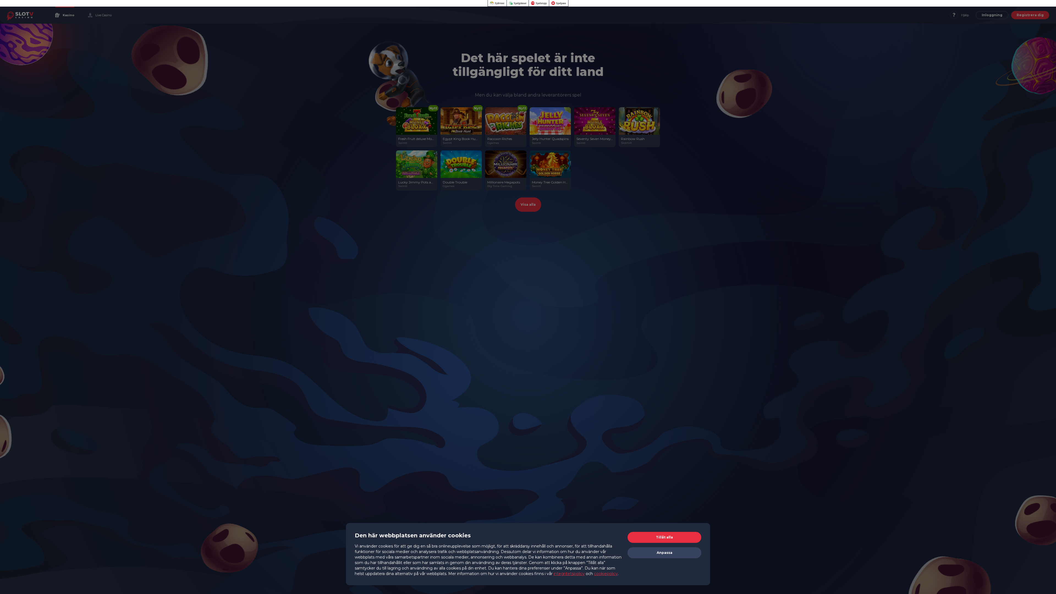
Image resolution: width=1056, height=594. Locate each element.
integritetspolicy (569, 573)
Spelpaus (561, 3)
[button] (664, 537)
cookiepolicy (606, 573)
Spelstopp (541, 3)
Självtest (499, 3)
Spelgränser (520, 3)
